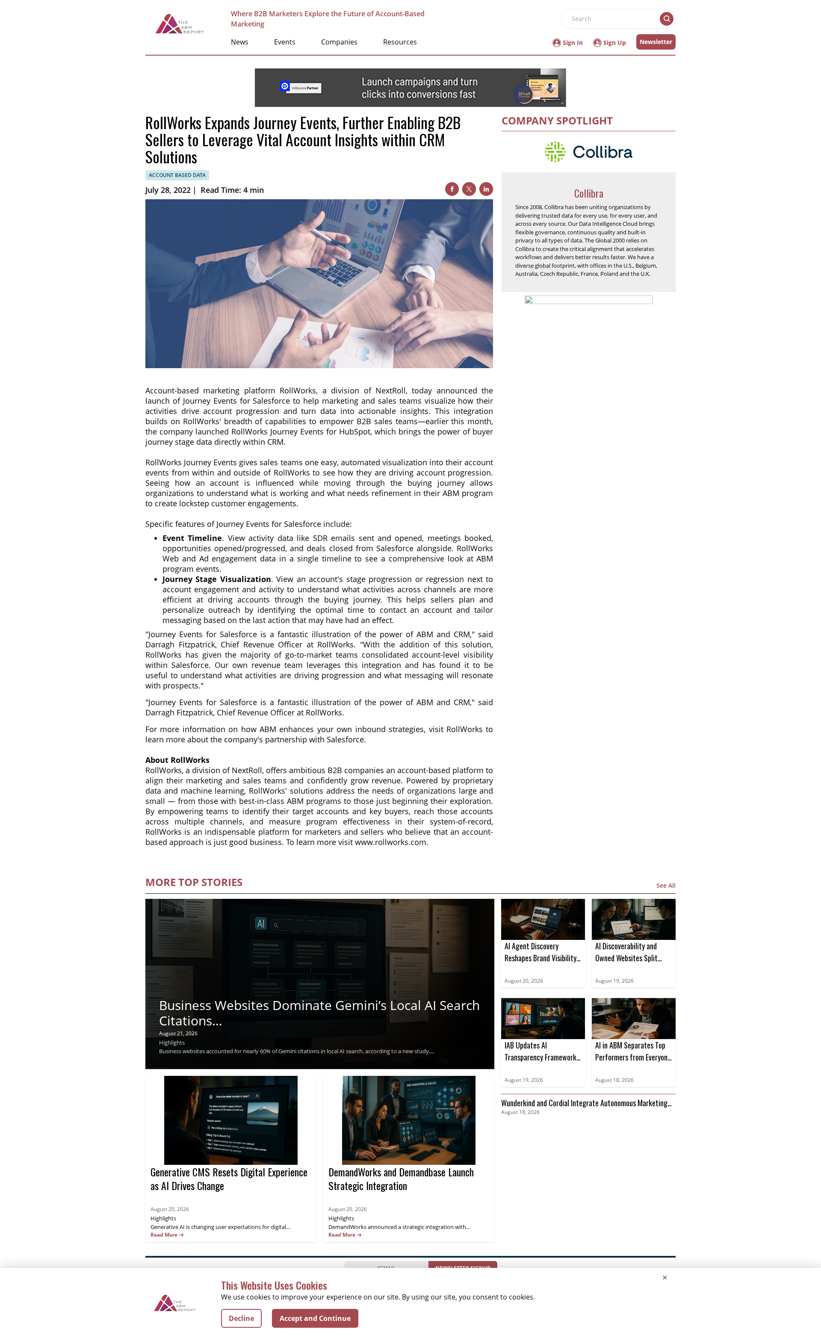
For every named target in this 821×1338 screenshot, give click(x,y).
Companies (339, 42)
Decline (241, 1318)
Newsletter (656, 42)
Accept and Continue (315, 1318)
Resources (400, 42)
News (239, 42)
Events (284, 42)
